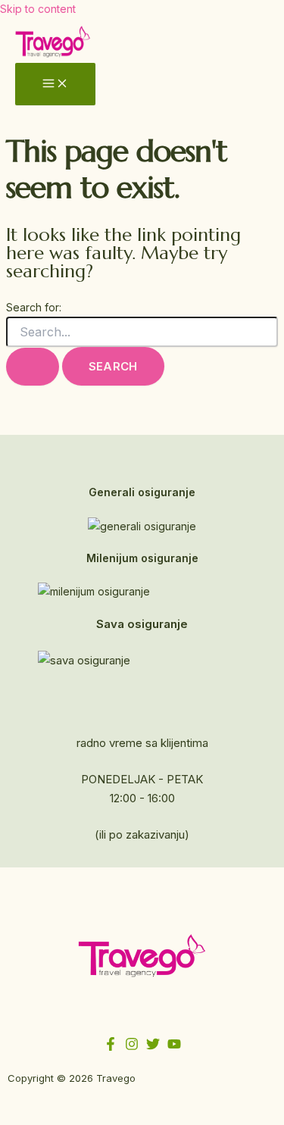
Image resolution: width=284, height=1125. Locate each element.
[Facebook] (110, 1046)
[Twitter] (153, 1046)
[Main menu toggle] (55, 84)
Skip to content (38, 8)
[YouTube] (174, 1046)
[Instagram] (132, 1046)
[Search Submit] (32, 367)
